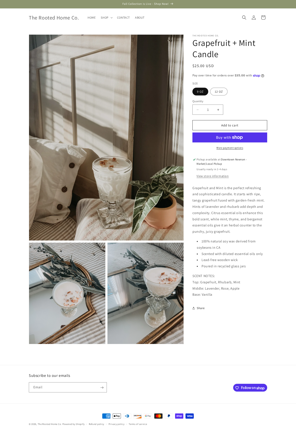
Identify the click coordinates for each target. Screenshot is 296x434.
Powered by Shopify (73, 424)
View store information (213, 176)
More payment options (229, 147)
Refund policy (96, 424)
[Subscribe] (102, 387)
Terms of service (138, 424)
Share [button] (201, 308)
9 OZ (200, 92)
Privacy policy (117, 424)
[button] (106, 17)
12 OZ (219, 92)
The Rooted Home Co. (50, 424)
